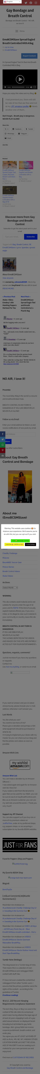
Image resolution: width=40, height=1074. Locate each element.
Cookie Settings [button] (30, 544)
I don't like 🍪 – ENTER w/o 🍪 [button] (14, 544)
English (9, 1)
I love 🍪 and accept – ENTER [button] (20, 540)
